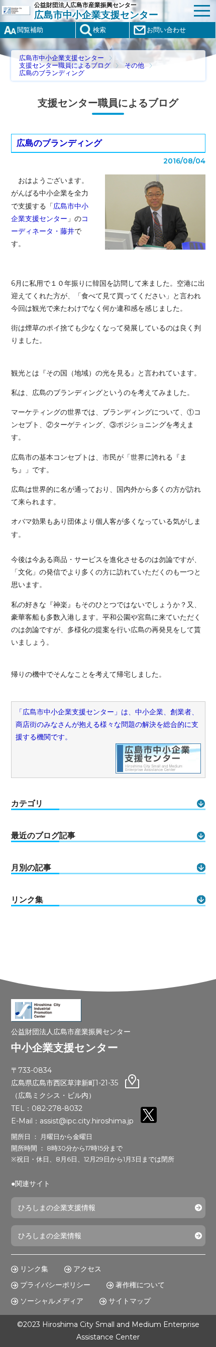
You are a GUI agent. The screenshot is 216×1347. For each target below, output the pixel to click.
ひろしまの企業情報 (49, 1235)
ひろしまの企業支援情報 (56, 1207)
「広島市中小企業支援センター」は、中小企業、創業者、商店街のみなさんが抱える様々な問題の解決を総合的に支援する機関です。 (107, 724)
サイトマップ (130, 1300)
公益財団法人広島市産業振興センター (96, 11)
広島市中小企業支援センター (61, 58)
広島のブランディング (51, 73)
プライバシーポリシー (55, 1284)
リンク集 (34, 1268)
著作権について (140, 1284)
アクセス (87, 1268)
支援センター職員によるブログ (65, 65)
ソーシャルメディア (51, 1300)
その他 (134, 65)
